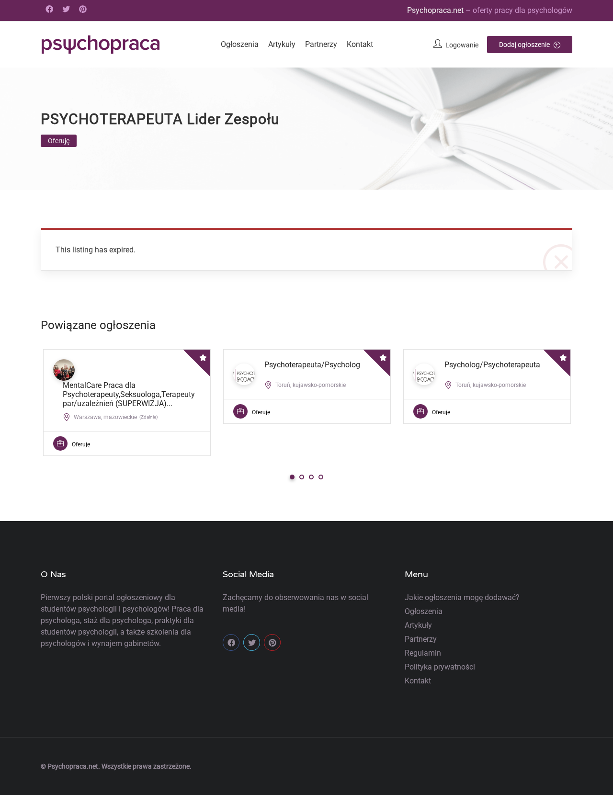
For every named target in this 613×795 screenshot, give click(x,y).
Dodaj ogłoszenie (525, 44)
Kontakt (360, 44)
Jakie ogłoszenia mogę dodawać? (462, 597)
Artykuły (281, 44)
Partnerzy (321, 44)
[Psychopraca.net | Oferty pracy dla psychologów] (100, 44)
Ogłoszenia (240, 44)
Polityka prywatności (440, 666)
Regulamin (423, 653)
